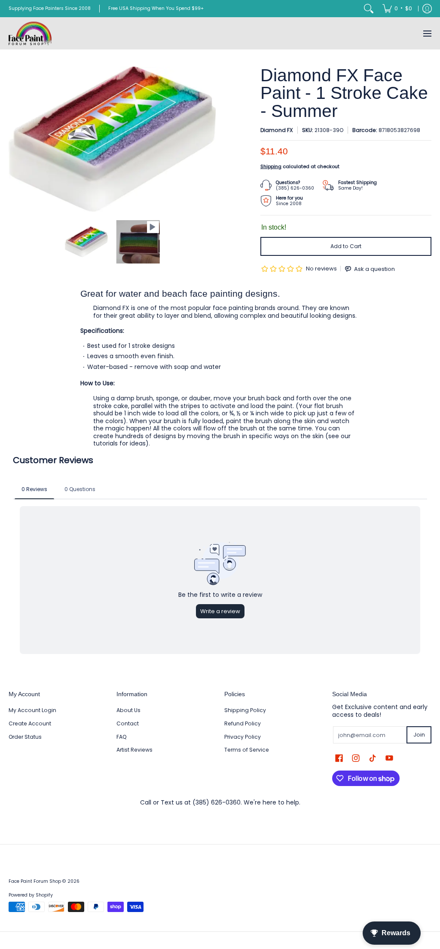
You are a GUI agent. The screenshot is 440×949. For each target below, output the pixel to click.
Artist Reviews (134, 749)
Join (419, 734)
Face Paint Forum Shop (35, 881)
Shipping (270, 166)
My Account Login (32, 710)
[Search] (368, 8)
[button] (339, 758)
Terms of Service (246, 749)
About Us (128, 710)
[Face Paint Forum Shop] (30, 33)
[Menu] (426, 33)
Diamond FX (276, 130)
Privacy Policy (242, 736)
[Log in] (427, 8)
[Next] (209, 139)
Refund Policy (242, 723)
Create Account (30, 723)
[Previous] (14, 139)
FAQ (121, 736)
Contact (127, 723)
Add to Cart (345, 246)
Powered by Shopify (31, 895)
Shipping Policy (245, 710)
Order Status (25, 736)
